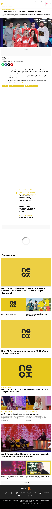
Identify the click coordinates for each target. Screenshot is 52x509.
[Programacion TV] (44, 4)
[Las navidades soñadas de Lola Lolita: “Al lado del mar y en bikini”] (38, 468)
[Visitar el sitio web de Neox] (17, 493)
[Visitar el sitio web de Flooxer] (33, 496)
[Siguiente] (51, 1)
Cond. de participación (39, 503)
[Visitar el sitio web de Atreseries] (34, 493)
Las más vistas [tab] (21, 190)
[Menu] (50, 4)
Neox (2, 184)
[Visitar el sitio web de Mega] (29, 493)
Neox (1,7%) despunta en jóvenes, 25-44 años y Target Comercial (13, 313)
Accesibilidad (33, 505)
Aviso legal (10, 503)
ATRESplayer (20, 82)
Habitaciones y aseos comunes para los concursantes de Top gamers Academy (26, 198)
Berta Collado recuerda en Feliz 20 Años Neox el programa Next (37, 413)
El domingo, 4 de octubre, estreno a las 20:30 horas (27, 193)
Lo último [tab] (30, 190)
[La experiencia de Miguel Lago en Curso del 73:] (13, 403)
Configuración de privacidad (22, 505)
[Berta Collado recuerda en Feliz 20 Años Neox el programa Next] (38, 403)
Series (3, 6)
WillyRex (5, 85)
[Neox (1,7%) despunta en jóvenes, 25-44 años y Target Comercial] (13, 305)
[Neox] (7, 4)
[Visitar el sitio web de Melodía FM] (18, 496)
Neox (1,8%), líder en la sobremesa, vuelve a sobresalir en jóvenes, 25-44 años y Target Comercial (23, 290)
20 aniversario (5, 1)
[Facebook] (3, 59)
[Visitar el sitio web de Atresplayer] (26, 496)
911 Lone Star (29, 1)
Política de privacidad (19, 503)
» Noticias (26, 184)
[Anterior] (1, 1)
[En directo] (40, 4)
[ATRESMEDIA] (26, 488)
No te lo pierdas (24, 204)
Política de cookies (28, 503)
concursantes (19, 85)
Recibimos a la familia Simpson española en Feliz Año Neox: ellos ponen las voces (25, 455)
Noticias (12, 85)
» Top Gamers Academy (17, 184)
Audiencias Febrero (7, 349)
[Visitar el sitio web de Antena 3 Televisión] (5, 493)
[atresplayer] (47, 4)
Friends (17, 1)
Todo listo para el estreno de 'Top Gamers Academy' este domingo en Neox (27, 209)
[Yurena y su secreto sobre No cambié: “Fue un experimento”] (13, 468)
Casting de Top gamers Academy (26, 218)
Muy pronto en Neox (25, 215)
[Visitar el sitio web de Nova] (23, 493)
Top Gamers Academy (31, 85)
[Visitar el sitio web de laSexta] (11, 493)
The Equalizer (42, 1)
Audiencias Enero (6, 387)
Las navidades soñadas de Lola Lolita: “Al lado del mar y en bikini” (38, 477)
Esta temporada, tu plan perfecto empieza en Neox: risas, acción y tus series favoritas (36, 314)
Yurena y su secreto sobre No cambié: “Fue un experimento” (12, 477)
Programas (9, 6)
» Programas (8, 184)
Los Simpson (12, 1)
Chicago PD (35, 1)
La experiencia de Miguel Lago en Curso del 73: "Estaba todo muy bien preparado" (13, 413)
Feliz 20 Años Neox (6, 411)
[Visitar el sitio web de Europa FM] (46, 493)
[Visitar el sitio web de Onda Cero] (40, 493)
